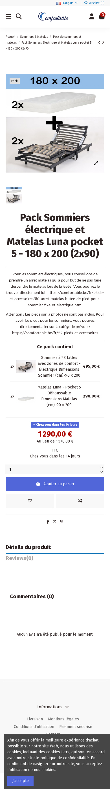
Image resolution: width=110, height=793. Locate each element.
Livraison (35, 719)
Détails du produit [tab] (28, 547)
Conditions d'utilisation (34, 726)
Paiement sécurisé (75, 726)
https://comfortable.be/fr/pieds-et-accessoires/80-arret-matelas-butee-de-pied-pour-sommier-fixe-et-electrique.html (57, 299)
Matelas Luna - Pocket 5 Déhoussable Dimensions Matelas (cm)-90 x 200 (59, 396)
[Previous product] (100, 42)
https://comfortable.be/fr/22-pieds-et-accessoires (55, 333)
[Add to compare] (80, 501)
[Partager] (48, 521)
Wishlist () (96, 3)
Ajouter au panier (58, 484)
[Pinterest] (61, 521)
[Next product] (103, 42)
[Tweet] (55, 521)
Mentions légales (63, 719)
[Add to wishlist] (30, 501)
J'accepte (20, 780)
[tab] (55, 559)
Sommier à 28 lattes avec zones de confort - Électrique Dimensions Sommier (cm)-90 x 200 (59, 366)
